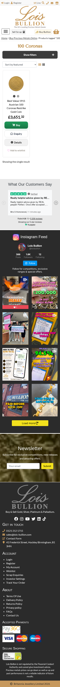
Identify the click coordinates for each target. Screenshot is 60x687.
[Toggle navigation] (6, 31)
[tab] (30, 55)
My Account (13, 567)
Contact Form (13, 538)
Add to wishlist (17, 150)
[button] (30, 55)
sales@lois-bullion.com (18, 534)
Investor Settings (15, 578)
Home (4, 38)
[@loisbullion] (22, 247)
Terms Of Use (13, 596)
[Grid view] (39, 64)
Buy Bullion (45, 32)
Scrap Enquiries (14, 574)
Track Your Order (15, 582)
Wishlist (10, 570)
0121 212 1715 (14, 530)
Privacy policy (13, 607)
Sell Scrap (17, 32)
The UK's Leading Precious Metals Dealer (30, 27)
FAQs (9, 611)
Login (7, 2)
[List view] (43, 64)
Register (17, 2)
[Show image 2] (18, 96)
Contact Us (12, 615)
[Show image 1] (14, 96)
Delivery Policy (14, 599)
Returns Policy (14, 603)
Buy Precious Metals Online (23, 38)
